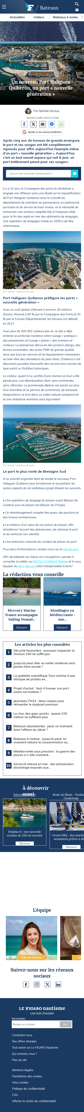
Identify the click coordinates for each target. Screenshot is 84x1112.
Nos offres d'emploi (24, 1041)
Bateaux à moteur (67, 17)
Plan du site (19, 1060)
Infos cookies (20, 1082)
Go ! (65, 1024)
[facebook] (26, 984)
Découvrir (24, 843)
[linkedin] (58, 984)
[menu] (4, 7)
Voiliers (39, 17)
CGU (15, 1095)
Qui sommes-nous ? (24, 1054)
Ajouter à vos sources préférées (45, 132)
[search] (77, 4)
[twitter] (47, 984)
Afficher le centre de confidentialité (34, 1101)
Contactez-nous (22, 1035)
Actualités (18, 17)
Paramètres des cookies (27, 1076)
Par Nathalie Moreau (46, 111)
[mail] (77, 9)
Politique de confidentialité (28, 1088)
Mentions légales (22, 1070)
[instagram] (37, 984)
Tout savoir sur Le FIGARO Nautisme (35, 1047)
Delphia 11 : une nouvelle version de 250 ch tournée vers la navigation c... (25, 835)
